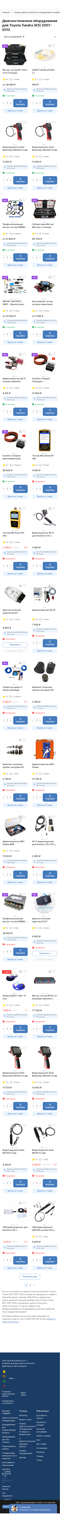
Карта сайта (23, 1394)
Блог (38, 1440)
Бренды (22, 1457)
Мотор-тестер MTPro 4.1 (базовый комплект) (44, 997)
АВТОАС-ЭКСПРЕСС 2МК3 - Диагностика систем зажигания (13, 303)
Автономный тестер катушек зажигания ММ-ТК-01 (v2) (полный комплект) (44, 303)
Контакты (23, 1415)
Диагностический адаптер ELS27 (41, 920)
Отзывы (39, 1456)
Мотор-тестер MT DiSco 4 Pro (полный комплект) (15, 71)
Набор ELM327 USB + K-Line (14, 997)
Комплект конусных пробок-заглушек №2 (43, 688)
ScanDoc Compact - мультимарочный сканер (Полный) (12, 457)
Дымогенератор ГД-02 (43, 610)
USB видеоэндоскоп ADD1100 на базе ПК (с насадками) (43, 1228)
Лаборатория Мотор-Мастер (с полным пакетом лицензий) (43, 226)
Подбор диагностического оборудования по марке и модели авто (27, 1428)
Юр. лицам (41, 1444)
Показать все (30, 1276)
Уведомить (15, 644)
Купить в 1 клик (15, 111)
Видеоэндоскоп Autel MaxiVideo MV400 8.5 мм (15, 1074)
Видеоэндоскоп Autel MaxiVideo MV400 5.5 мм (44, 1074)
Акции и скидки (43, 1436)
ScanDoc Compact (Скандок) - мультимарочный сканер (41, 380)
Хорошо (7, 1506)
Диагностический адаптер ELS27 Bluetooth (12, 611)
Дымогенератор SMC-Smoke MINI (14, 842)
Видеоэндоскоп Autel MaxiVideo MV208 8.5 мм (44, 148)
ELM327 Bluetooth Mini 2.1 (43, 71)
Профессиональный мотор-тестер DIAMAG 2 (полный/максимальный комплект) (15, 226)
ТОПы (39, 1460)
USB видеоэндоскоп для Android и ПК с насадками (15, 1228)
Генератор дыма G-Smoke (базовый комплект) (13, 688)
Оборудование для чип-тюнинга (8, 1439)
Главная (5, 12)
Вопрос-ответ (25, 1419)
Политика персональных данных (8, 1393)
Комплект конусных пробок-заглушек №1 (13, 765)
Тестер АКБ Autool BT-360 (14, 534)
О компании (41, 1448)
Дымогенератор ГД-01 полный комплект (14, 380)
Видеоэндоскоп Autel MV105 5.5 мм (43, 1151)
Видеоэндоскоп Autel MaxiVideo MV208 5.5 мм (15, 148)
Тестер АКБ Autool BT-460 (43, 457)
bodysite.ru (8, 1403)
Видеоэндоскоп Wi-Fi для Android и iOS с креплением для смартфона (43, 534)
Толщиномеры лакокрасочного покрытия (9, 1455)
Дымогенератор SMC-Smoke (43, 765)
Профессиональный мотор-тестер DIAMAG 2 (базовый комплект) (15, 920)
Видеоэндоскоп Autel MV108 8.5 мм (13, 1151)
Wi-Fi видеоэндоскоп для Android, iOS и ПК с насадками (43, 843)
